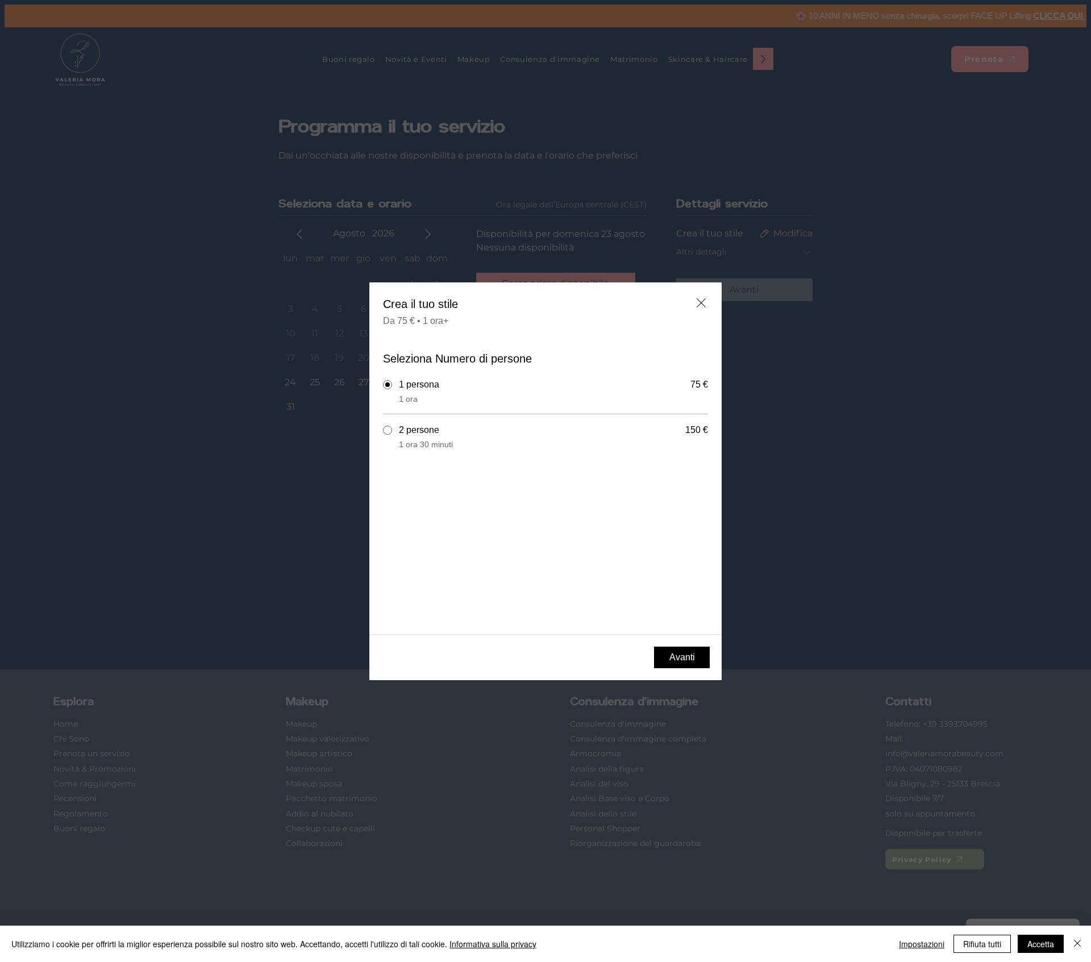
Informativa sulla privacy (492, 943)
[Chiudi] (1077, 944)
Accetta (1040, 943)
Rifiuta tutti (982, 943)
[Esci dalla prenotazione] (701, 303)
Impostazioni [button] (921, 943)
